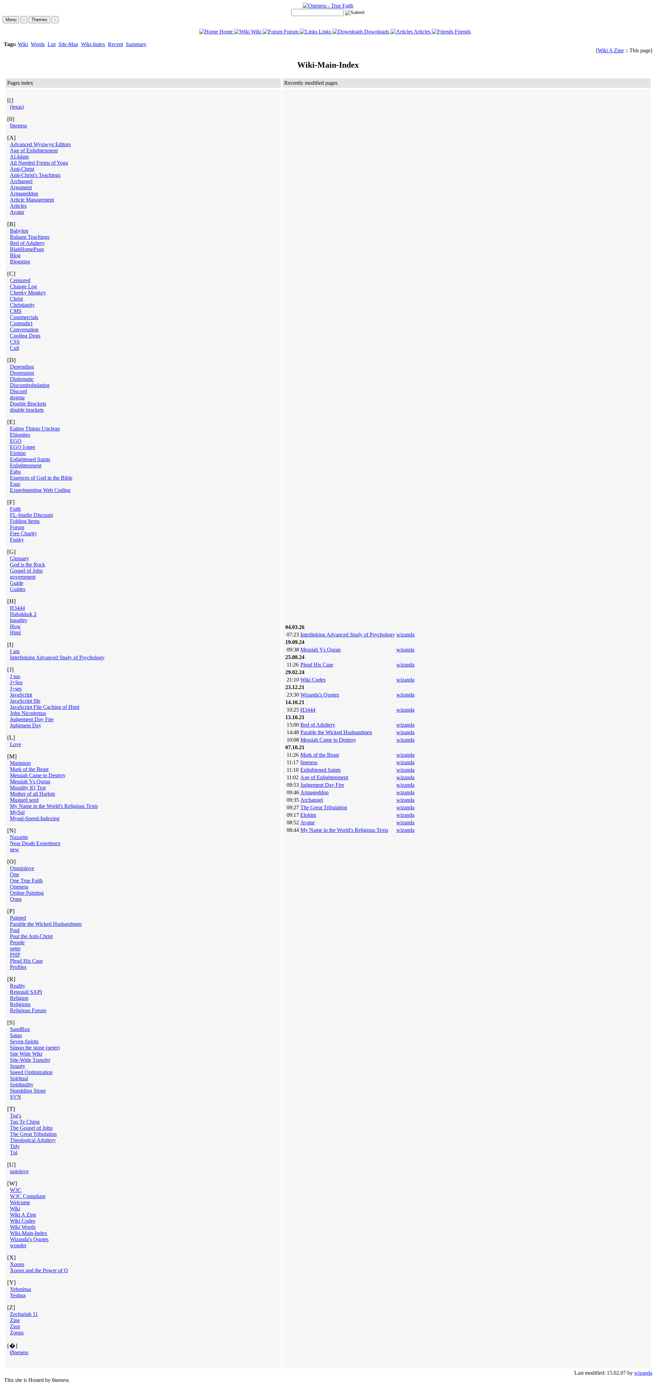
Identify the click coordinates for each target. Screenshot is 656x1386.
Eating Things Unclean (35, 428)
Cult (14, 348)
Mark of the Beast (29, 769)
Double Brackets (28, 404)
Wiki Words (23, 1227)
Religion (19, 998)
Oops (16, 899)
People (17, 942)
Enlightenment (25, 465)
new (14, 849)
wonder (18, 1245)
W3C (16, 1190)
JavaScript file (25, 701)
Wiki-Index (93, 44)
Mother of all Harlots (32, 794)
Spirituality (21, 1084)
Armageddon (24, 193)
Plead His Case (26, 961)
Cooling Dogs (25, 336)
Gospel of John (26, 571)
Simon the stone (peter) (35, 1048)
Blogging (20, 261)
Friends (462, 32)
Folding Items (25, 521)
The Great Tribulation (33, 1134)
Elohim (18, 453)
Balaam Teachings (30, 237)
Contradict (21, 323)
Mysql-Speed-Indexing (34, 818)
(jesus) (17, 107)
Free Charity (23, 533)
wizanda (405, 634)
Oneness (19, 887)
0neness (18, 125)
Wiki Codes (22, 1221)
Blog (15, 255)
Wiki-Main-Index (28, 1233)
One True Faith (26, 880)
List (51, 44)
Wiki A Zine (611, 50)
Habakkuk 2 (23, 614)
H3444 (17, 608)
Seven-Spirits (24, 1041)
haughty (18, 620)
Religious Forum (28, 1010)
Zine (15, 1320)
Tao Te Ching (25, 1122)
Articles (422, 32)
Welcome (20, 1202)
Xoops (17, 1264)
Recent (115, 44)
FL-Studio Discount (31, 515)
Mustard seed (24, 800)
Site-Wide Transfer (30, 1060)
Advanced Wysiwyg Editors (40, 144)
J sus (15, 676)
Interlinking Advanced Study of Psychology (57, 657)
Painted (18, 918)
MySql (17, 812)
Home (226, 32)
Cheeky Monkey (28, 293)
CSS (15, 342)
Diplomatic (22, 379)
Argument (21, 187)
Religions (20, 1004)
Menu (10, 19)
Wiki (256, 32)
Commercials (24, 317)
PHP (15, 955)
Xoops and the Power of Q (39, 1270)
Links (324, 32)
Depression (22, 373)
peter (15, 948)
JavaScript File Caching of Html (44, 707)
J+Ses (16, 682)
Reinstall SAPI (26, 992)
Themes (39, 19)
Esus (15, 484)
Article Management (32, 200)
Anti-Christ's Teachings (35, 175)
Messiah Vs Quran (30, 781)
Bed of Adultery (27, 243)
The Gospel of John (31, 1128)
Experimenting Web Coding (40, 490)
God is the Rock (27, 564)
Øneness (19, 1352)
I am (14, 651)
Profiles (18, 967)
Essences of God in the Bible (41, 478)
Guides (17, 589)
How (15, 626)
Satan (16, 1035)
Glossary (19, 558)
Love (15, 744)
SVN (15, 1097)
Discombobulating (30, 385)
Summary (136, 44)
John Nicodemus (28, 713)
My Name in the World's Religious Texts (54, 806)
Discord (18, 391)
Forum (291, 32)
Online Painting (27, 893)
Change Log (23, 286)
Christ (16, 299)
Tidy (15, 1146)
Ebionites (20, 435)
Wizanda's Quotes (29, 1239)
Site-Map (68, 44)
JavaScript (21, 695)
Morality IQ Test (28, 788)
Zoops (17, 1332)
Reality (17, 986)
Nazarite (19, 837)
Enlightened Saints (30, 459)
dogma (17, 397)
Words (38, 44)
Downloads (377, 32)
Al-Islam (19, 157)
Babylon (19, 231)
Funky (17, 540)
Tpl (13, 1152)
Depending (22, 367)
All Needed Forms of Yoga (39, 163)
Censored (20, 280)
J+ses (16, 688)
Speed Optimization (31, 1072)
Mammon (20, 763)
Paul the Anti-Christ (31, 936)
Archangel (21, 181)
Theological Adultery (33, 1140)
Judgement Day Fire (32, 719)
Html (15, 632)
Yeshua (18, 1295)
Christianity (22, 305)
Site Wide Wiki (26, 1054)
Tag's (15, 1116)
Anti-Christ (22, 169)
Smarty (17, 1066)
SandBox (20, 1029)
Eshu (15, 472)
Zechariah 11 (24, 1314)
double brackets (27, 410)
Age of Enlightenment (34, 150)
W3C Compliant (27, 1196)
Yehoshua (20, 1289)
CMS (16, 311)
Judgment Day (25, 725)
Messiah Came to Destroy (38, 775)
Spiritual (19, 1078)
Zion (15, 1326)
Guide (16, 583)
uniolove (19, 1171)
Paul (14, 930)
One (14, 874)
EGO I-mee (22, 447)
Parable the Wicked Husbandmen (46, 924)
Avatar (17, 212)
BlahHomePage (27, 249)
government (23, 577)
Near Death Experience (35, 843)
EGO (16, 441)
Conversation (24, 329)
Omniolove (22, 868)
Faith (15, 509)
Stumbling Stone (28, 1091)
